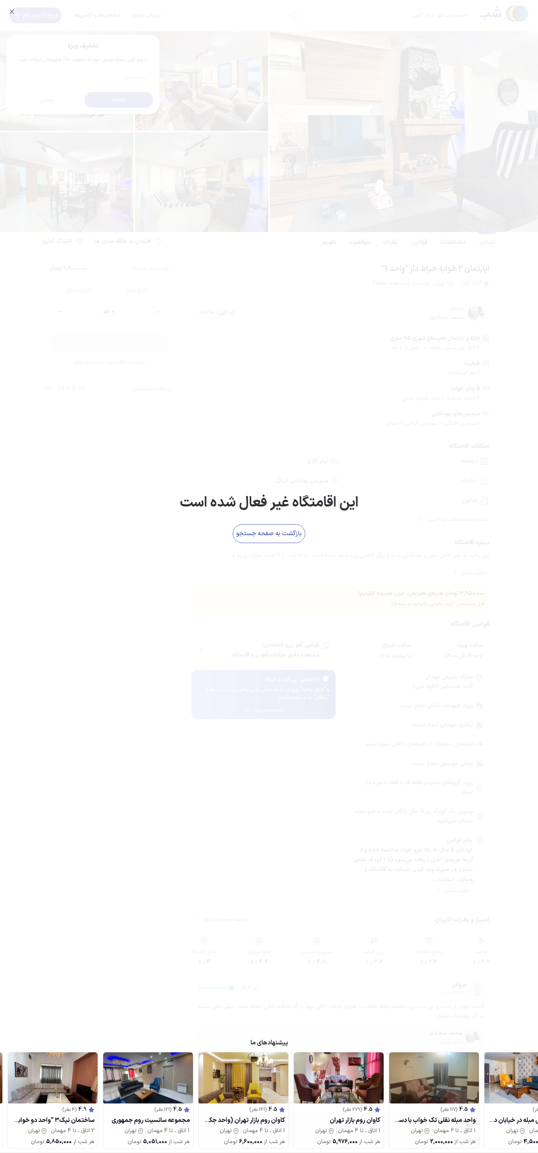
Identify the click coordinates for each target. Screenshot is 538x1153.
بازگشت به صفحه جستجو (269, 533)
